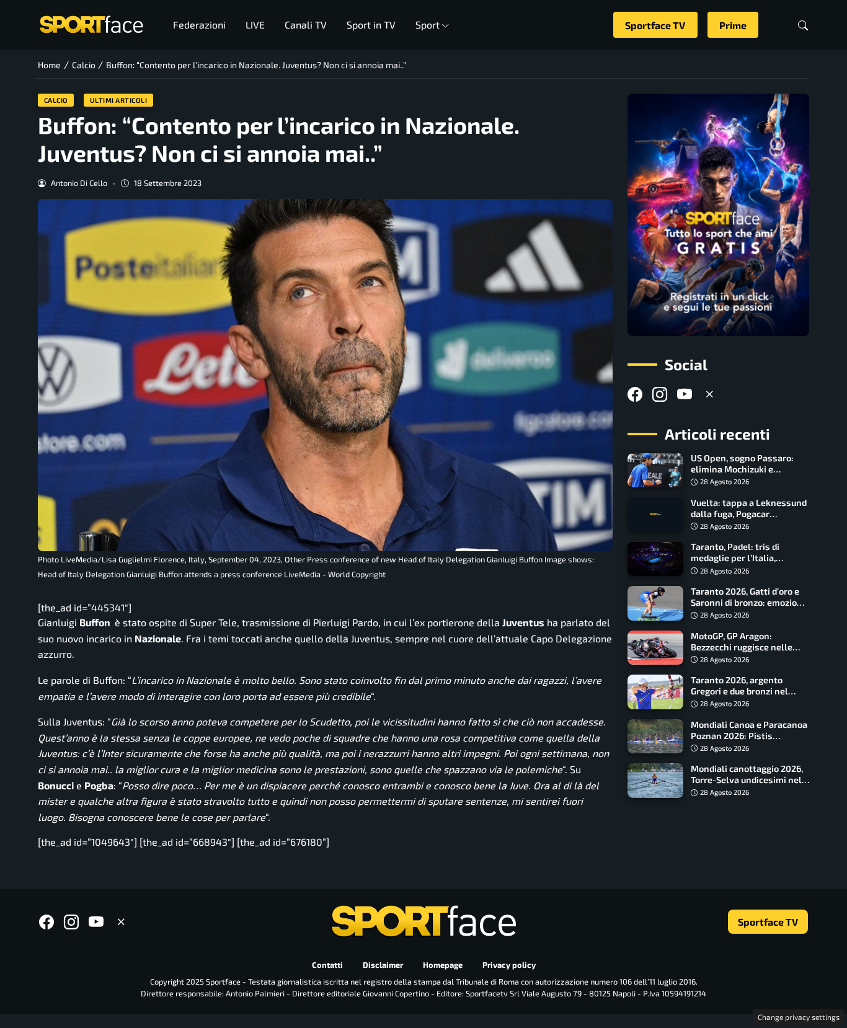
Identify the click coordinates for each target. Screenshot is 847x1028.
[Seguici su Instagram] (659, 394)
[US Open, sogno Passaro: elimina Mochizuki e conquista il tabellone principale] (655, 470)
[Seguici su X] (709, 394)
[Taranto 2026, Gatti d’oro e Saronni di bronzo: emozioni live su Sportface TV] (655, 603)
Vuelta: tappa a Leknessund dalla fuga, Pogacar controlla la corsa (749, 513)
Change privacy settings (799, 1016)
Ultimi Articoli (119, 100)
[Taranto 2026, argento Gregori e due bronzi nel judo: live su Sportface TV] (655, 692)
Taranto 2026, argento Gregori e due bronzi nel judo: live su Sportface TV (743, 691)
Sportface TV (655, 25)
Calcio (56, 100)
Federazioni (199, 24)
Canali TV (306, 24)
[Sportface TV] (718, 215)
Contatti (327, 965)
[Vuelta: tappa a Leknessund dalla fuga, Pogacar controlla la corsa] (655, 514)
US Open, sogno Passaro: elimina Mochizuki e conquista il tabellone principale (742, 475)
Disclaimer (383, 965)
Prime (733, 25)
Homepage (443, 965)
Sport (427, 24)
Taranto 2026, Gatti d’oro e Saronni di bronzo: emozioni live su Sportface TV (748, 602)
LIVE (255, 24)
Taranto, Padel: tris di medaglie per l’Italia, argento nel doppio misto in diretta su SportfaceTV (748, 564)
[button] (803, 25)
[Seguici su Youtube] (684, 394)
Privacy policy (509, 965)
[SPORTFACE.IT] (91, 23)
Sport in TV (371, 24)
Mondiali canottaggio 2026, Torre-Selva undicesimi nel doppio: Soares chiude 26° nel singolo (747, 785)
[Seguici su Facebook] (634, 394)
